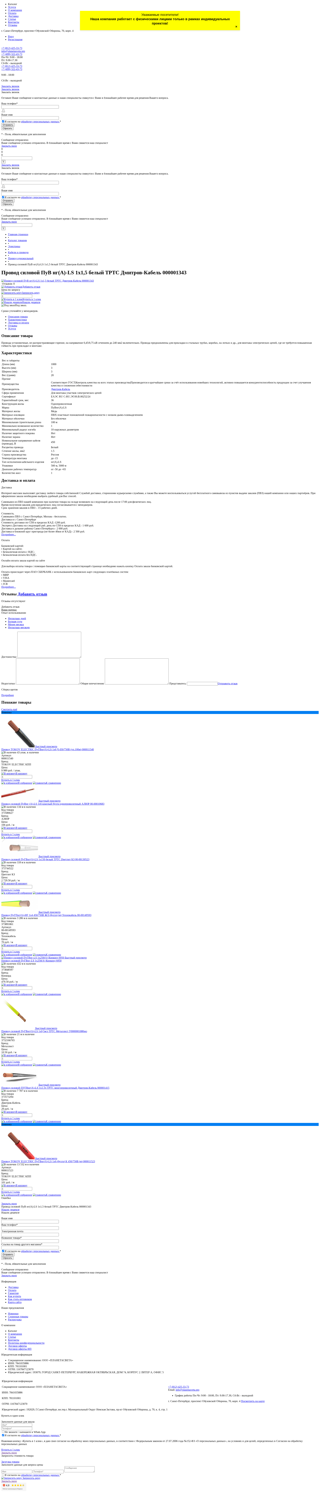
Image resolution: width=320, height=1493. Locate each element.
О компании (15, 10)
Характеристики (17, 319)
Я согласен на (33, 121)
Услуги (12, 7)
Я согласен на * (33, 1435)
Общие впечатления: (92, 683)
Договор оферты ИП (20, 1349)
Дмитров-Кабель (60, 389)
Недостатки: (8, 683)
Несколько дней (17, 618)
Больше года (15, 621)
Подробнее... (8, 534)
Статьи (12, 19)
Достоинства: (9, 656)
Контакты (13, 22)
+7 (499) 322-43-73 (11, 54)
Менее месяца (16, 624)
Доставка (13, 16)
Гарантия (13, 1293)
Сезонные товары (18, 1316)
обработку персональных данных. (40, 121)
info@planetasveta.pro (13, 51)
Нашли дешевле (31, 302)
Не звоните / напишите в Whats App (25, 1432)
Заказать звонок (10, 86)
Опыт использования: (13, 612)
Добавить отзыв (32, 594)
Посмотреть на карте (253, 1401)
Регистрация (15, 39)
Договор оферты (17, 1346)
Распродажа (15, 1319)
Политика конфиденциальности (26, 1342)
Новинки (13, 1313)
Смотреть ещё (9, 709)
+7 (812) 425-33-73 (11, 48)
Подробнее (7, 695)
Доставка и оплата (18, 322)
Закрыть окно (9, 145)
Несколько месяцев (19, 627)
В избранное (25, 783)
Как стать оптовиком (20, 1299)
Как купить (14, 1296)
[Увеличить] (47, 280)
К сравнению (53, 783)
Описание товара (18, 316)
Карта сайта (15, 1302)
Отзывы (12, 25)
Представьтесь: (177, 683)
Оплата (12, 13)
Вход (11, 36)
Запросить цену (31, 1478)
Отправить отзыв (228, 683)
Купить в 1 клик (31, 299)
